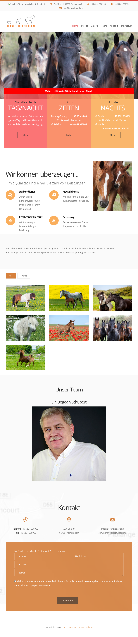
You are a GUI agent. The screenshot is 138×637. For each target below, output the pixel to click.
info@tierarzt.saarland (73, 8)
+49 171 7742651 (121, 128)
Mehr (25, 135)
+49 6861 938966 (98, 4)
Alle (11, 275)
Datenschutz (86, 627)
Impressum (70, 627)
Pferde (24, 275)
